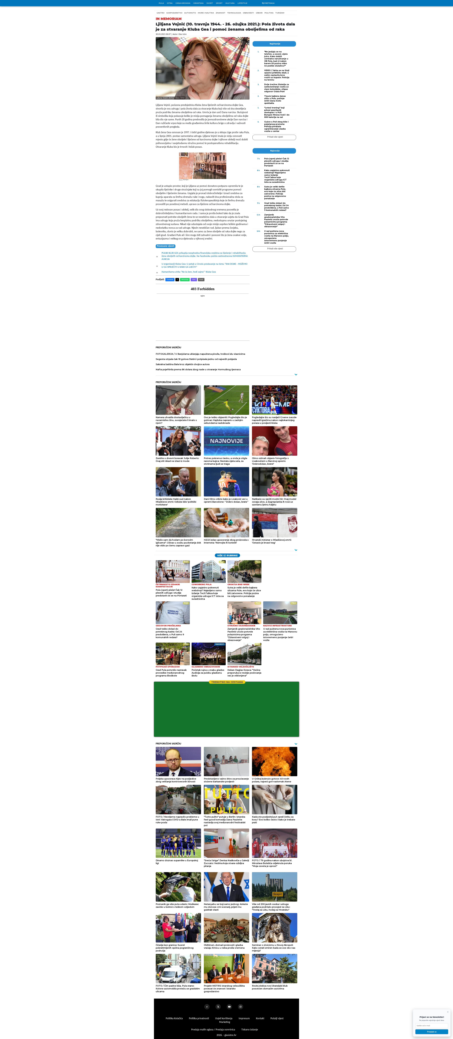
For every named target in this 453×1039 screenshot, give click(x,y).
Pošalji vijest (277, 1018)
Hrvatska (198, 3)
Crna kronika (183, 3)
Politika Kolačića (174, 1018)
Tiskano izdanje (249, 1029)
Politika (268, 13)
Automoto (190, 13)
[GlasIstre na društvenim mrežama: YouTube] (232, 1006)
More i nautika (206, 13)
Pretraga (269, 3)
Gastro (160, 13)
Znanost (220, 13)
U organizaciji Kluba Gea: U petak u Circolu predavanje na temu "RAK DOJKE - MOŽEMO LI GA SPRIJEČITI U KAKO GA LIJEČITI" (204, 265)
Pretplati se (431, 1032)
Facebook (170, 279)
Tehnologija (234, 13)
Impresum (244, 1018)
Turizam (279, 13)
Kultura (230, 3)
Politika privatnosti (199, 1018)
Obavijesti (248, 13)
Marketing (224, 1022)
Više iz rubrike (227, 555)
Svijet (210, 3)
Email (201, 279)
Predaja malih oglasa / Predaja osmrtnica (213, 1029)
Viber (194, 279)
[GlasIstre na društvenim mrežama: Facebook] (209, 1006)
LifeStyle (242, 3)
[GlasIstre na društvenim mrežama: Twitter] (221, 1006)
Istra (169, 3)
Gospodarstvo (174, 13)
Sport (219, 3)
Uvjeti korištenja (224, 1018)
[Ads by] (186, 181)
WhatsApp (184, 279)
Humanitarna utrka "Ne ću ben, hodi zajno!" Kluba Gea (189, 272)
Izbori (259, 13)
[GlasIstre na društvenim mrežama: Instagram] (243, 1006)
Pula (161, 3)
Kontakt (260, 1018)
